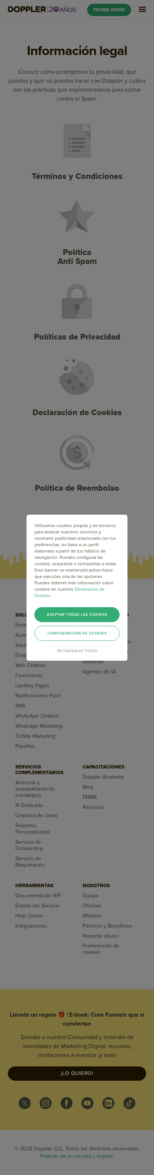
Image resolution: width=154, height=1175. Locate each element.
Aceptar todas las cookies (77, 614)
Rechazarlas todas (77, 651)
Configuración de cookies (77, 633)
